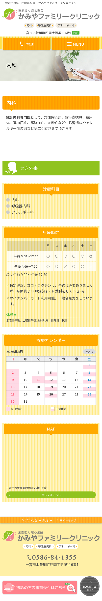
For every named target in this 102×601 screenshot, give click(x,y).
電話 (30, 44)
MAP (75, 32)
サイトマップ (68, 520)
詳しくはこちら (51, 495)
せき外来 (29, 168)
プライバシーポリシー (38, 520)
